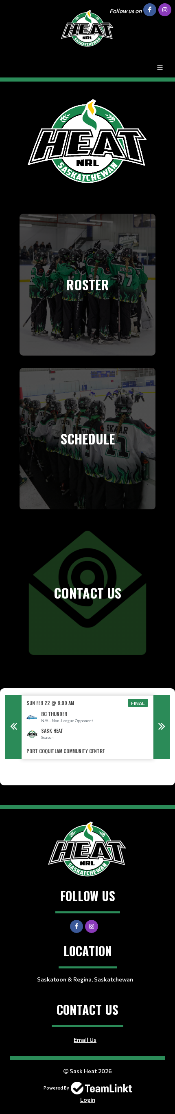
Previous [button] (13, 727)
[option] (87, 727)
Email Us (85, 1039)
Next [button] (161, 727)
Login (87, 1099)
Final (138, 703)
